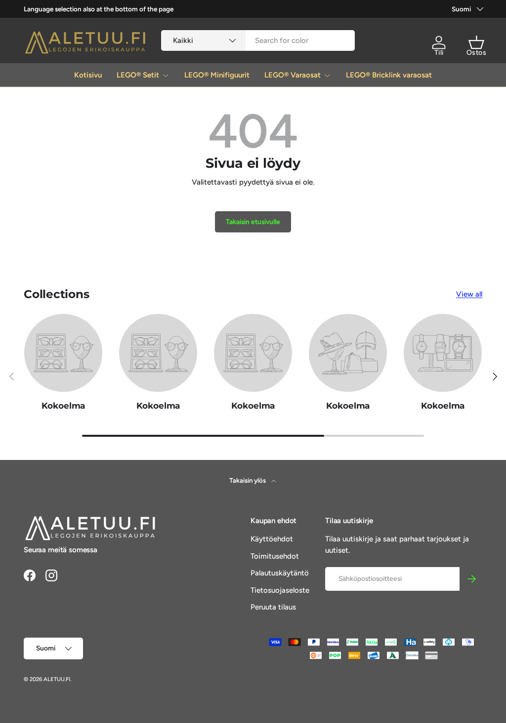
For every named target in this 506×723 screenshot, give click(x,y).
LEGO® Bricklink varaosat (389, 75)
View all (469, 294)
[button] (476, 42)
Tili (439, 52)
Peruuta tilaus (273, 607)
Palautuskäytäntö (280, 573)
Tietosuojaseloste (280, 590)
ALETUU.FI (56, 679)
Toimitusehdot (275, 556)
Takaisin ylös (248, 480)
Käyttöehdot (272, 538)
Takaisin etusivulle (253, 222)
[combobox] (258, 40)
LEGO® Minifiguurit (217, 75)
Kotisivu (88, 75)
